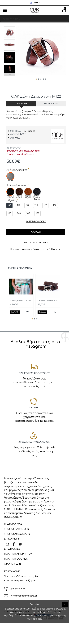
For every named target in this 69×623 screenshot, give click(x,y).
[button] (36, 79)
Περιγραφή (21, 104)
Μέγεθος (11, 200)
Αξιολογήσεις (51, 104)
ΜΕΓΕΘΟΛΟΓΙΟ (36, 221)
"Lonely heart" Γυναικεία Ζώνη (21, 301)
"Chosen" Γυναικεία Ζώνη (49, 301)
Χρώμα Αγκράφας (16, 170)
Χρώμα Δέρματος (16, 185)
